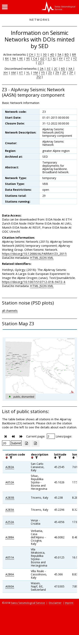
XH (5, 72)
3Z (48, 68)
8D (67, 54)
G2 (42, 58)
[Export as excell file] (26, 443)
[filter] (10, 458)
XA (70, 68)
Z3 (50, 72)
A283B (9, 497)
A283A (9, 510)
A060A (9, 586)
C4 (35, 58)
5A (59, 54)
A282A (9, 467)
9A (13, 58)
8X (7, 58)
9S (28, 58)
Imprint (69, 603)
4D (52, 54)
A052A (9, 482)
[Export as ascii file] (35, 443)
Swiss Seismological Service (28, 603)
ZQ (38, 77)
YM (35, 72)
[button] (4, 7)
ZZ (40, 62)
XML (50, 258)
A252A (9, 522)
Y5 (43, 72)
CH (31, 54)
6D (63, 68)
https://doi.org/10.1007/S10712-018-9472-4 (33, 282)
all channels (10, 311)
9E (20, 58)
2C (56, 68)
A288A (9, 537)
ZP (71, 72)
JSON (43, 258)
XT (21, 72)
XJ (54, 58)
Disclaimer (55, 603)
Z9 (57, 72)
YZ (75, 58)
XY (61, 58)
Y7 (68, 58)
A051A (9, 557)
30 (45, 54)
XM (13, 72)
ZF (64, 72)
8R (74, 54)
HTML (34, 258)
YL (28, 72)
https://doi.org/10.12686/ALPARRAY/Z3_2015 (34, 254)
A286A (9, 574)
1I (38, 54)
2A (41, 68)
